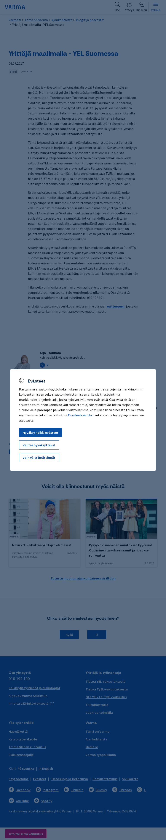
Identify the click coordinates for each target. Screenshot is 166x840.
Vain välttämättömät (39, 457)
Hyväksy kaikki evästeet (40, 432)
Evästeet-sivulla (80, 415)
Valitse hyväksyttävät (39, 445)
